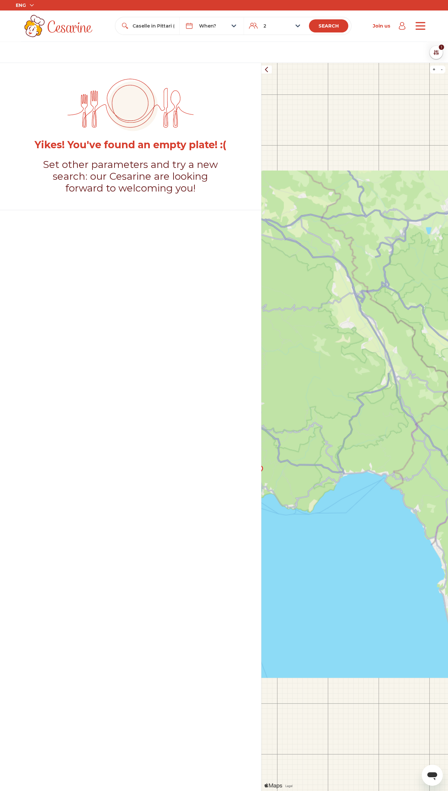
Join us (381, 26)
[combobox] (153, 26)
